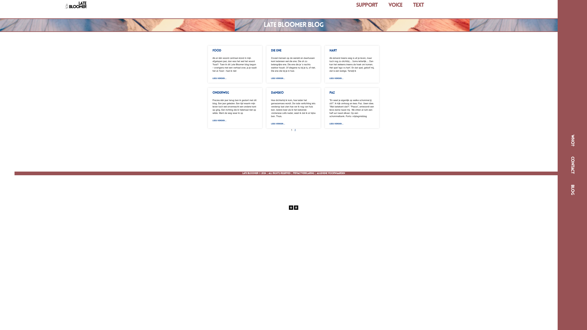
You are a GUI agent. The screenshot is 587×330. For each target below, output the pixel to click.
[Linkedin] (296, 207)
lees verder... (219, 78)
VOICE (395, 5)
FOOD (216, 50)
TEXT (418, 5)
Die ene (276, 50)
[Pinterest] (291, 207)
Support (367, 5)
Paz (332, 92)
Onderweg (220, 92)
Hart (333, 50)
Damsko (277, 92)
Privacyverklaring (303, 173)
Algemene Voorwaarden (331, 173)
